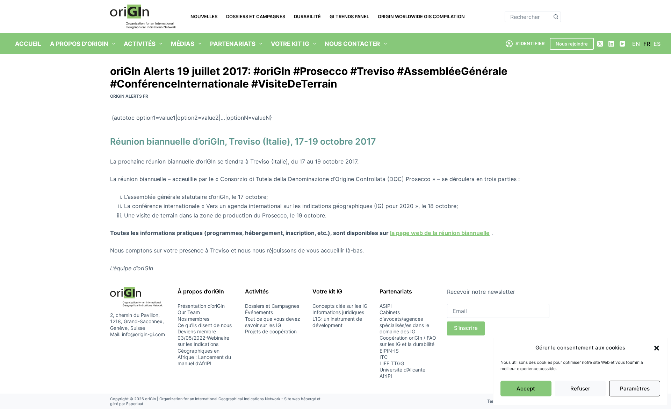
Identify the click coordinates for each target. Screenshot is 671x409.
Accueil (28, 43)
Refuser (580, 388)
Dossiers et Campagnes (255, 16)
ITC (384, 357)
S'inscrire (466, 328)
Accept (526, 388)
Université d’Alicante (402, 370)
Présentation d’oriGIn (201, 306)
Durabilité (307, 16)
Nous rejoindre (572, 44)
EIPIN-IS (389, 351)
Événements (259, 312)
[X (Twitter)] (600, 44)
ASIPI (386, 306)
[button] (656, 348)
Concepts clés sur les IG (339, 306)
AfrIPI (386, 376)
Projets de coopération (271, 331)
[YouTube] (622, 44)
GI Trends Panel (349, 16)
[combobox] (528, 17)
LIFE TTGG (392, 363)
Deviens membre (197, 331)
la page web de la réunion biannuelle (440, 232)
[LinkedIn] (611, 44)
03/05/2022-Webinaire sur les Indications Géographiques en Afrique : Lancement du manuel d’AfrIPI (204, 350)
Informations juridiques (338, 312)
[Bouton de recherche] (556, 17)
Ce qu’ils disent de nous (205, 325)
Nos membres (193, 319)
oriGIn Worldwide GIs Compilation (421, 16)
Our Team (189, 312)
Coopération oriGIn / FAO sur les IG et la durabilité (408, 341)
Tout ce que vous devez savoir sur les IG (272, 322)
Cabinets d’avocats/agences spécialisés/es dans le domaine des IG (404, 321)
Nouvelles (203, 16)
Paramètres (635, 388)
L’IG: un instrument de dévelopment (337, 322)
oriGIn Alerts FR (129, 96)
